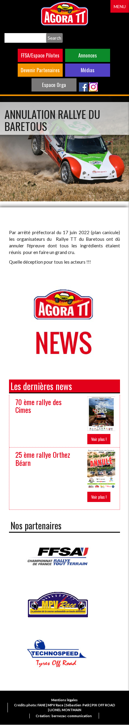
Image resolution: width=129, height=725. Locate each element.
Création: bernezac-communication (64, 716)
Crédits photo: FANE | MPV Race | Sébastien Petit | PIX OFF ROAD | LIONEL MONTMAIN (64, 707)
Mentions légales (64, 700)
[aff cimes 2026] (101, 413)
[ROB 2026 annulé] (101, 468)
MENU (120, 6)
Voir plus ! (98, 439)
